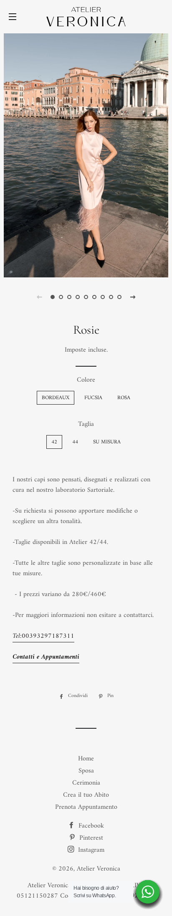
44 (75, 442)
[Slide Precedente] (39, 297)
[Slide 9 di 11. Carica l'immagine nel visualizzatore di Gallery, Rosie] (119, 297)
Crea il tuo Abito (86, 795)
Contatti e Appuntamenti (46, 657)
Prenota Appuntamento (86, 807)
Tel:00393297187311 (43, 636)
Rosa (123, 398)
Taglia (86, 424)
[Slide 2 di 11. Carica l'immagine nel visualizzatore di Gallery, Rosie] (61, 297)
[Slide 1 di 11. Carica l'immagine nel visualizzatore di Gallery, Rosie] (52, 297)
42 (54, 442)
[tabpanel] (86, 154)
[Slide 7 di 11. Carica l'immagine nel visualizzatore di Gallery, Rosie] (103, 297)
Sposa (86, 771)
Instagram (90, 850)
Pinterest (90, 838)
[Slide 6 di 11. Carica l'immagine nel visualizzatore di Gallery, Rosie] (94, 297)
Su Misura (107, 442)
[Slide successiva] (133, 297)
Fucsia (93, 398)
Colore (86, 380)
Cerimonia (86, 783)
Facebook (90, 826)
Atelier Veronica (98, 869)
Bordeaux (55, 398)
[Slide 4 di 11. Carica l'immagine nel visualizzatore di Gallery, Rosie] (77, 297)
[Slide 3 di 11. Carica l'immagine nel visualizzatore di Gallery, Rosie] (69, 297)
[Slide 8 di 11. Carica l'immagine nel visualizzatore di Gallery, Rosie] (111, 297)
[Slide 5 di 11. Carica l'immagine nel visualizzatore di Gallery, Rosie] (86, 297)
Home (86, 759)
